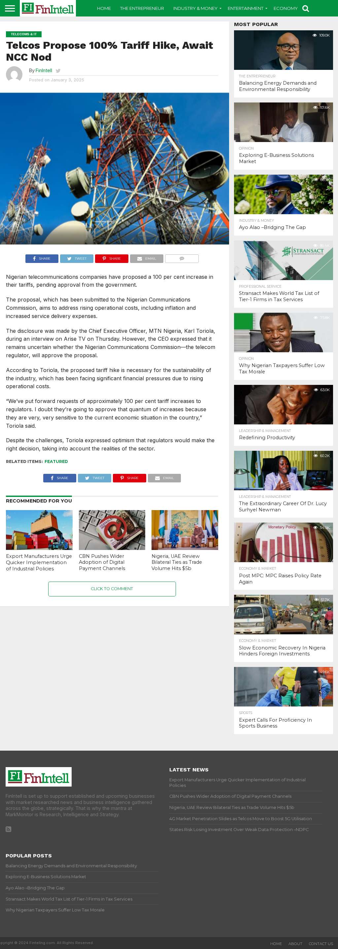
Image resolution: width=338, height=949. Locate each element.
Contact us (321, 943)
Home (104, 8)
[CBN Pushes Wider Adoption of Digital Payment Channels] (112, 548)
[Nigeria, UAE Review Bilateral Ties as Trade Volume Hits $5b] (185, 548)
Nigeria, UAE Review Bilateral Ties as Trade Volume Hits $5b (177, 562)
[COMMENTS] (182, 257)
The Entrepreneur (142, 8)
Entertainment (245, 8)
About (295, 943)
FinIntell (44, 70)
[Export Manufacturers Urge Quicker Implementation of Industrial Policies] (39, 548)
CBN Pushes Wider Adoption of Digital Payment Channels (102, 562)
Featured (56, 461)
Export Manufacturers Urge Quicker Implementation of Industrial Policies (39, 562)
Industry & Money (195, 8)
